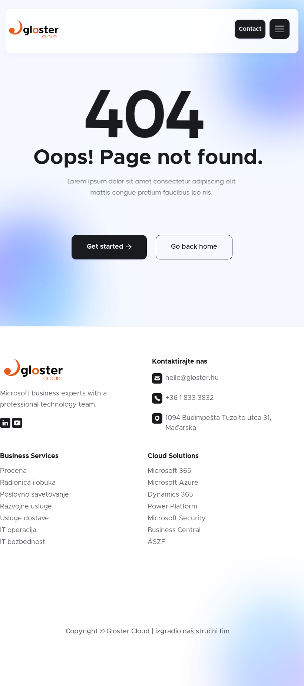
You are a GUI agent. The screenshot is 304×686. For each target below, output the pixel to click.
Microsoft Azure (173, 483)
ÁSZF (156, 542)
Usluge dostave (24, 518)
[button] (280, 29)
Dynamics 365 (170, 494)
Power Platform (172, 506)
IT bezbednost (22, 542)
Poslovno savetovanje (34, 494)
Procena (13, 471)
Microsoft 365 (169, 471)
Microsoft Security (177, 518)
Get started (109, 246)
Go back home (194, 246)
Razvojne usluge (26, 506)
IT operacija (18, 530)
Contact (250, 29)
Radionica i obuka (28, 483)
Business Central (174, 530)
